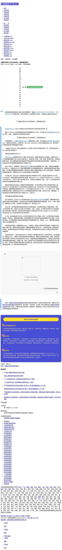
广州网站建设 (8, 474)
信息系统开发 (8, 448)
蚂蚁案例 (6, 12)
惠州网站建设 (8, 468)
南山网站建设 (8, 441)
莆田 (39, 497)
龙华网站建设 (8, 446)
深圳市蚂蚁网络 (10, 3)
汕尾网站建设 (8, 460)
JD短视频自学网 (8, 425)
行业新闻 (14, 59)
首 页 (6, 23)
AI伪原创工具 (8, 431)
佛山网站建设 (8, 480)
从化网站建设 (8, 476)
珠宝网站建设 (8, 472)
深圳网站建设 (8, 456)
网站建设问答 (8, 443)
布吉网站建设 (8, 454)
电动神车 (16, 303)
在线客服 (6, 418)
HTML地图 (15, 516)
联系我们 (6, 20)
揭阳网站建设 (8, 466)
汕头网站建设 (8, 462)
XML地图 (9, 516)
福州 (9, 489)
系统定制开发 (8, 439)
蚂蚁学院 (6, 16)
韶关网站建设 (8, 458)
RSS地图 (27, 516)
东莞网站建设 (8, 478)
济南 (51, 487)
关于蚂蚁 (6, 18)
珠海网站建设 (8, 433)
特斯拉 (21, 303)
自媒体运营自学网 (9, 427)
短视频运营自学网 (9, 429)
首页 (5, 8)
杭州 (35, 487)
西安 (55, 487)
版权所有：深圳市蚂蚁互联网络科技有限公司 (13, 520)
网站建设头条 (8, 445)
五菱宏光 (11, 303)
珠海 (2, 489)
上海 (43, 487)
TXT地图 (21, 516)
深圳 (31, 487)
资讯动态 (6, 14)
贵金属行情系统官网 (10, 423)
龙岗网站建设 (8, 450)
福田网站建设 (8, 452)
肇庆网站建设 (8, 437)
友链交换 (6, 484)
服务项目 (6, 10)
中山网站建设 (8, 435)
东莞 (47, 487)
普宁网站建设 (8, 464)
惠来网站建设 (8, 470)
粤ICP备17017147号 (33, 518)
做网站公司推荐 (8, 482)
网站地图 (3, 516)
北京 (20, 487)
